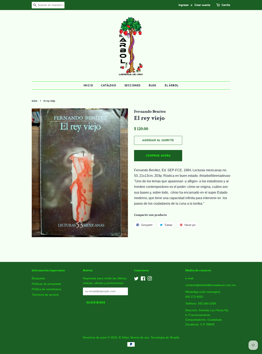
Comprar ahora (158, 155)
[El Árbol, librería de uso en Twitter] (136, 279)
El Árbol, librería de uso (134, 337)
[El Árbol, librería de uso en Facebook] (143, 279)
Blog (153, 85)
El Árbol (171, 85)
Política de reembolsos (46, 289)
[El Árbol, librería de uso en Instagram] (149, 279)
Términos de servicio (45, 294)
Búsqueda (38, 278)
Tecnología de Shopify (165, 337)
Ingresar (183, 5)
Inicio (88, 85)
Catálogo (108, 85)
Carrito (226, 5)
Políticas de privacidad (46, 283)
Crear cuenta (202, 5)
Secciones (132, 85)
